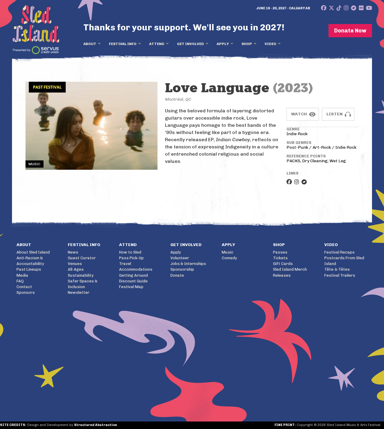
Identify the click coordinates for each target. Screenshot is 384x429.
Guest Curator (82, 258)
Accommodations (135, 269)
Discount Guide (133, 281)
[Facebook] (323, 8)
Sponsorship (182, 269)
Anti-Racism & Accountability (30, 261)
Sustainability (81, 275)
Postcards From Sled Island (344, 261)
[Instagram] (346, 8)
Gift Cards (283, 263)
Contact (24, 286)
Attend (156, 44)
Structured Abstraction (95, 425)
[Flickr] (361, 8)
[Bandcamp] (353, 8)
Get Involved (190, 44)
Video (270, 44)
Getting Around (133, 275)
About (89, 44)
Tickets (280, 258)
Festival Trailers (339, 275)
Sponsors (25, 292)
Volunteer (179, 258)
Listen (334, 114)
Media (22, 275)
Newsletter (78, 292)
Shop (247, 44)
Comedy (229, 258)
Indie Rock (297, 133)
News (73, 252)
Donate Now (350, 30)
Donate (177, 275)
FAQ (20, 281)
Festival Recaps (339, 252)
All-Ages (76, 269)
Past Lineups (28, 269)
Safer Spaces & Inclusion (83, 284)
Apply (223, 44)
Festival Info (122, 44)
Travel (125, 263)
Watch (299, 114)
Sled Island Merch (290, 269)
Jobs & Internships (188, 263)
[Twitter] (331, 8)
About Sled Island (33, 252)
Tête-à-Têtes (337, 269)
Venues (75, 263)
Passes (280, 252)
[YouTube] (369, 8)
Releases (282, 275)
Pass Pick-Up (131, 258)
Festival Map (131, 286)
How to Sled (130, 252)
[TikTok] (339, 8)
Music (227, 252)
